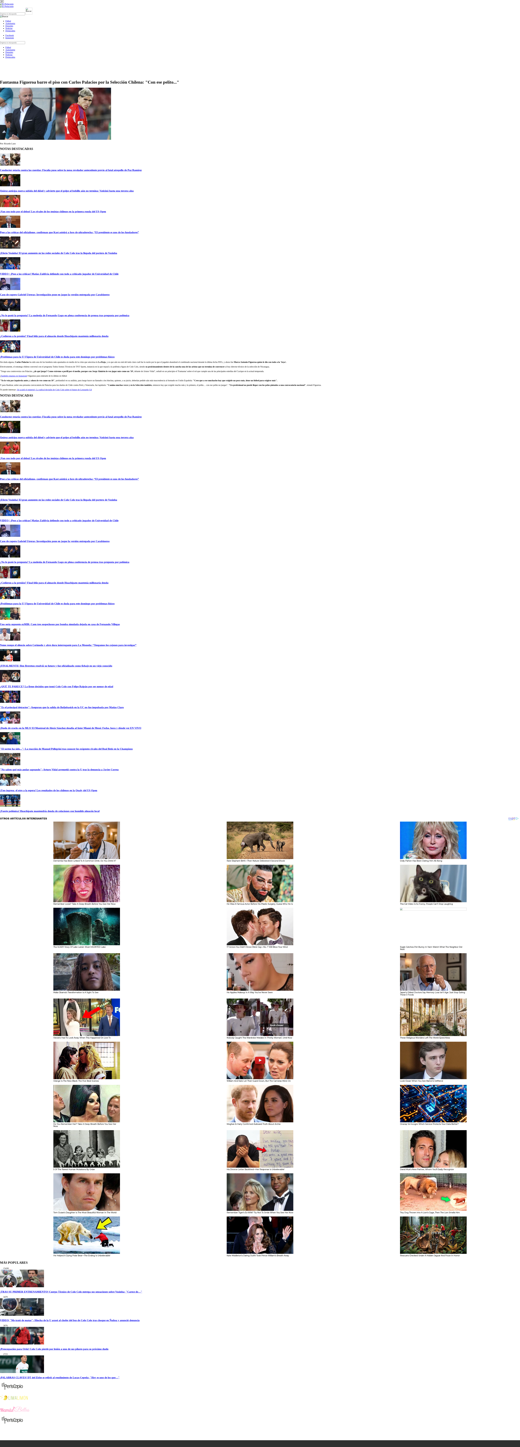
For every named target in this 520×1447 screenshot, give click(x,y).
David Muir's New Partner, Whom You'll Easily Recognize (427, 1169)
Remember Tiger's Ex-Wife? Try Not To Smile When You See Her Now (260, 1212)
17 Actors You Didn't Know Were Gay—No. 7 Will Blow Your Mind (257, 947)
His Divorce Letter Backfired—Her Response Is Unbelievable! (255, 1169)
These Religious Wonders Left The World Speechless (425, 1038)
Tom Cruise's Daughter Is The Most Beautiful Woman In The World (84, 1212)
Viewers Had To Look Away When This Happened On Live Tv (82, 1038)
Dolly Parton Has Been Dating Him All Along (421, 861)
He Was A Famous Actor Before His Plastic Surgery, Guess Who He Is (260, 904)
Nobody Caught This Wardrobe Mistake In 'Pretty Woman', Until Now (259, 1038)
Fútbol (8, 21)
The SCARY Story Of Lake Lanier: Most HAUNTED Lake (79, 947)
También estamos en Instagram (14, 376)
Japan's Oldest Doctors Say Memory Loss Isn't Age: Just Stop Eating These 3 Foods (432, 993)
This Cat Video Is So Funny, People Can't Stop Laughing (426, 904)
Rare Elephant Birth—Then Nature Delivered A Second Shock (256, 861)
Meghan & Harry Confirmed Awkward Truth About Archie (254, 1124)
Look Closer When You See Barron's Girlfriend (421, 1081)
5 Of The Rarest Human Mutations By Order (74, 1169)
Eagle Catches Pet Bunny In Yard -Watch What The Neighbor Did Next (431, 948)
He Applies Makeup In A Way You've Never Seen (250, 992)
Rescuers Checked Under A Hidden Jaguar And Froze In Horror (430, 1255)
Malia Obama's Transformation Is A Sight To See (75, 992)
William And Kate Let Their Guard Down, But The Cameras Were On (259, 1081)
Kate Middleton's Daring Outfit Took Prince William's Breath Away (258, 1255)
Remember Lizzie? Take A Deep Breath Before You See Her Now (84, 904)
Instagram (9, 38)
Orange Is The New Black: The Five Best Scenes (76, 1081)
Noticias (8, 28)
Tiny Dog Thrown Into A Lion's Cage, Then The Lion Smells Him (430, 1212)
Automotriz (10, 23)
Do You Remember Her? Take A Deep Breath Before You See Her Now (84, 1125)
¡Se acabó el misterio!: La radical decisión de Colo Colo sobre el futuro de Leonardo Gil (54, 390)
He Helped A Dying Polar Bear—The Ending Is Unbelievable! (81, 1255)
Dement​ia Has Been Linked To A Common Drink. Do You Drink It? (84, 861)
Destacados (10, 31)
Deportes (9, 26)
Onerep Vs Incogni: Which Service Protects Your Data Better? (429, 1124)
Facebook (9, 35)
